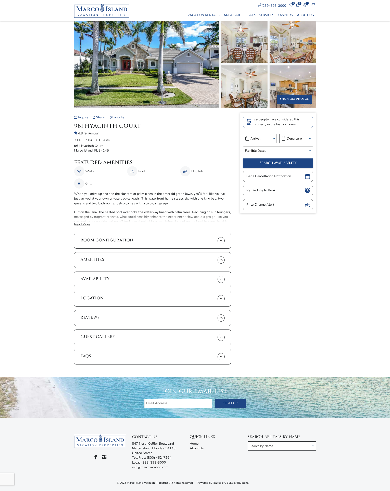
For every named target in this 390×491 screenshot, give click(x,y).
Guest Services (260, 15)
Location (92, 298)
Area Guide (233, 15)
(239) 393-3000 (274, 5)
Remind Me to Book (260, 190)
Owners (285, 15)
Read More (82, 224)
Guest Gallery (98, 336)
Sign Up (230, 403)
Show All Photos (294, 99)
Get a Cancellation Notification (268, 176)
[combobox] (282, 446)
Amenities (92, 259)
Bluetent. (243, 483)
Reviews (90, 317)
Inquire (83, 117)
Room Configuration (106, 240)
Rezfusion (219, 483)
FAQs (85, 356)
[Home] (104, 10)
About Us (305, 15)
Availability (95, 279)
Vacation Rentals (203, 15)
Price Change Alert (260, 204)
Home (194, 443)
